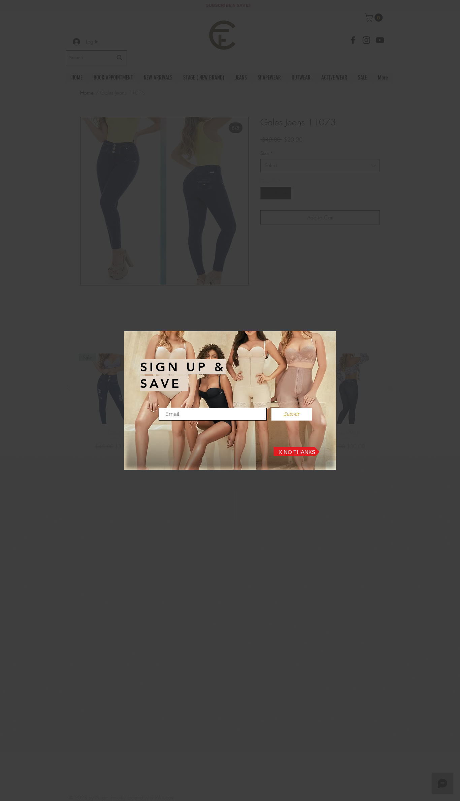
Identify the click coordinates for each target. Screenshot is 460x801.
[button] (297, 451)
